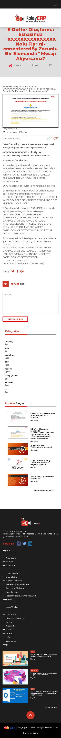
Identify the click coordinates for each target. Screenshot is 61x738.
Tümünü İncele (50, 707)
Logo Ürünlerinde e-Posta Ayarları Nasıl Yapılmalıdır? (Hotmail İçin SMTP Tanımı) (44, 693)
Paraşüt (10, 629)
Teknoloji (9, 341)
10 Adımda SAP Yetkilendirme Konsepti (41, 446)
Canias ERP (11, 614)
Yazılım (8, 369)
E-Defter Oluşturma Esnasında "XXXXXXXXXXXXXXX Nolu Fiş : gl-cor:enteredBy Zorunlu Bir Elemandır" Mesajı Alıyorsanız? (42, 434)
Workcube (11, 641)
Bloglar (35, 65)
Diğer (8, 637)
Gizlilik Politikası (14, 580)
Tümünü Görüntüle (43, 490)
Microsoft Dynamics (15, 618)
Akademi (10, 565)
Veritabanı (9, 355)
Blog (8, 569)
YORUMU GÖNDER (15, 319)
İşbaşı (9, 622)
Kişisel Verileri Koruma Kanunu (21, 595)
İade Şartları (12, 592)
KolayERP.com (44, 727)
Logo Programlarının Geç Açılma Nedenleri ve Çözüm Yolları (43, 655)
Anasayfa (17, 65)
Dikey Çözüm (11, 376)
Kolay (37, 523)
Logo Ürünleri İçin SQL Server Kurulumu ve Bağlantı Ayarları (40, 463)
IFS (7, 610)
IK (6, 389)
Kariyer (9, 561)
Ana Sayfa (11, 558)
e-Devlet (9, 382)
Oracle (9, 633)
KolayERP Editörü (10, 129)
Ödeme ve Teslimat (15, 588)
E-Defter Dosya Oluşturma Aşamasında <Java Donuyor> (42, 415)
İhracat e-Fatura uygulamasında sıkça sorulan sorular (43, 674)
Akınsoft (10, 626)
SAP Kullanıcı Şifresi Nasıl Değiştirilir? (42, 477)
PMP (7, 348)
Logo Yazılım (12, 607)
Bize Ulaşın (11, 577)
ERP (50, 65)
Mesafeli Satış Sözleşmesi (18, 584)
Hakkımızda (12, 573)
